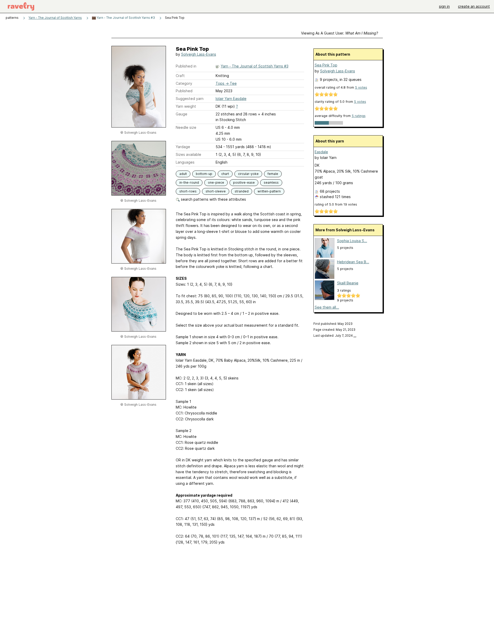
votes (361, 87)
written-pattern (269, 191)
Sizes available (188, 154)
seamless (271, 182)
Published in (186, 66)
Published (184, 91)
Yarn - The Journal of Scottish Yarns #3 (125, 18)
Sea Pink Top (326, 65)
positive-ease (244, 182)
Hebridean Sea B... (353, 262)
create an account (474, 6)
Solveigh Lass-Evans (198, 54)
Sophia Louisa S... (352, 241)
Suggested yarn (190, 98)
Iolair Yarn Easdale (231, 98)
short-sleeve (216, 191)
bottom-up (204, 174)
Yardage (183, 147)
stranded (242, 191)
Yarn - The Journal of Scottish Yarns (55, 18)
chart (225, 174)
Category (184, 83)
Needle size (186, 127)
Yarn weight (186, 106)
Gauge (181, 114)
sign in (444, 6)
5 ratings (359, 116)
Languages (185, 162)
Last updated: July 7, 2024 (334, 335)
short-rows (188, 191)
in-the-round (189, 182)
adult (183, 174)
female (273, 174)
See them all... (327, 307)
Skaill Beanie (347, 283)
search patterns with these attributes (213, 199)
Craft (180, 75)
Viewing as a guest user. (339, 33)
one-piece (216, 182)
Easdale (321, 152)
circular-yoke (248, 174)
